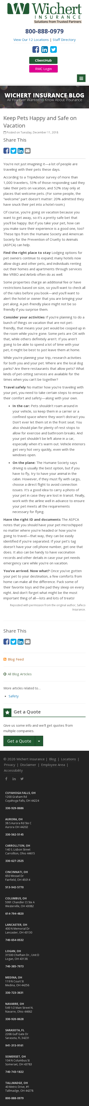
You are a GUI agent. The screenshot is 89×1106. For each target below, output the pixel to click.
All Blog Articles (20, 674)
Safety (14, 696)
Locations (68, 759)
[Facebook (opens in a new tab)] (35, 49)
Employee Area (53, 764)
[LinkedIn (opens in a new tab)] (44, 49)
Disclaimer (28, 764)
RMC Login (43, 68)
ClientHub (43, 60)
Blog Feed (16, 659)
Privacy (9, 764)
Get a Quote (19, 741)
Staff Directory (64, 39)
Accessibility (13, 770)
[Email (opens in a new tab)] (28, 150)
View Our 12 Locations (31, 39)
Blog (52, 759)
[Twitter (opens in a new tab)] (53, 49)
